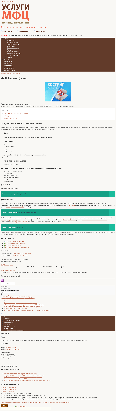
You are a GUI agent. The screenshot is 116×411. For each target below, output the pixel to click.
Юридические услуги (13, 50)
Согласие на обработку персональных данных (56, 402)
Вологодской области (69, 220)
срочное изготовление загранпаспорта (94, 220)
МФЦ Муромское (20, 243)
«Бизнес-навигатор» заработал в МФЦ (15, 308)
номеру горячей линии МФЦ (15, 207)
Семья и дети (11, 46)
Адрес (6, 115)
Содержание (8, 324)
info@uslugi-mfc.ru (10, 347)
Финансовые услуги (13, 48)
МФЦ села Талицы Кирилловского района (16, 113)
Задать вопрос (8, 67)
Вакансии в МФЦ (9, 322)
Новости (6, 59)
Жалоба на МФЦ (9, 69)
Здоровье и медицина (14, 52)
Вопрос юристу (8, 61)
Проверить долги (9, 328)
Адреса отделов (15, 220)
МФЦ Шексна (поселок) (8, 270)
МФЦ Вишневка (19, 242)
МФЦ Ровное (17, 245)
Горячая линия (8, 63)
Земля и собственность (14, 53)
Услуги (6, 38)
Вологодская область (13, 74)
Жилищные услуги (12, 42)
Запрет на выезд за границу (15, 330)
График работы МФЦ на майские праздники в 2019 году (18, 298)
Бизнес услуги (11, 40)
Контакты (7, 116)
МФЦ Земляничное (23, 247)
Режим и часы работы (10, 118)
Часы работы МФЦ (9, 70)
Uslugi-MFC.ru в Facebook (8, 388)
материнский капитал (20, 222)
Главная (3, 74)
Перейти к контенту (7, 1)
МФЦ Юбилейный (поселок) (22, 254)
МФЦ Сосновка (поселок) (20, 255)
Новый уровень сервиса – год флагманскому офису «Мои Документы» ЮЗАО (27, 310)
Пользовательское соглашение (10, 402)
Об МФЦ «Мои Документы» (12, 320)
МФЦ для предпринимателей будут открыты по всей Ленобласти (24, 305)
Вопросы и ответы (9, 326)
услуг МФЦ (71, 205)
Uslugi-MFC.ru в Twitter (7, 391)
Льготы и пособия (12, 55)
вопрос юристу (5, 220)
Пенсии (9, 57)
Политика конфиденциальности (31, 402)
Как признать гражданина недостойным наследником (20, 303)
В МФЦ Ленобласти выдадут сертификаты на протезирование (23, 307)
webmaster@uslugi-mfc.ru (13, 349)
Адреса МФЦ (8, 65)
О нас (5, 317)
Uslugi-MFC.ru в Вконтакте (8, 389)
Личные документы (13, 44)
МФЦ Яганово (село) (7, 265)
